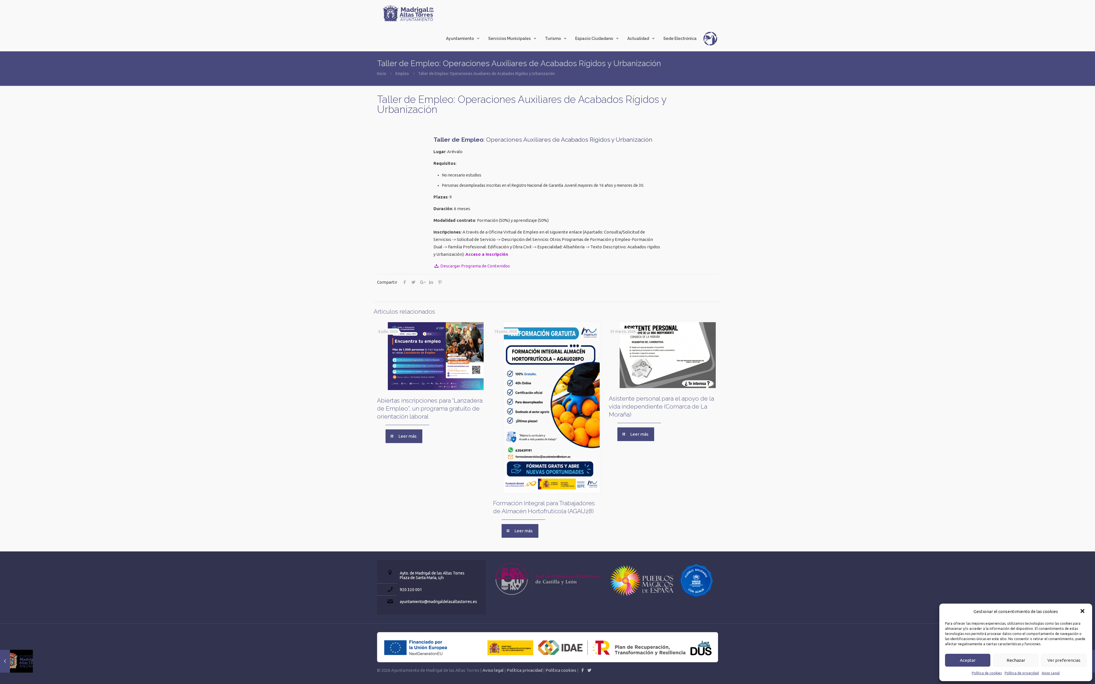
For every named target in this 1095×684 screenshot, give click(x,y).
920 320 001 (411, 589)
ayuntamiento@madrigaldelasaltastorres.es (438, 601)
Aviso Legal (1051, 673)
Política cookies (561, 670)
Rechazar (1016, 660)
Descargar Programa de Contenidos (474, 265)
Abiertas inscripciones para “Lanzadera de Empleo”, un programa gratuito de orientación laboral (429, 408)
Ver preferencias (1063, 660)
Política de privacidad (1022, 673)
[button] (1083, 611)
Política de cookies (987, 673)
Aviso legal (493, 670)
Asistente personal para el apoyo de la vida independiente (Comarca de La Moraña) (661, 406)
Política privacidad (524, 670)
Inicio (381, 73)
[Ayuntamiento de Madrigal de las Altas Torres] (408, 13)
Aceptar (968, 660)
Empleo (402, 73)
